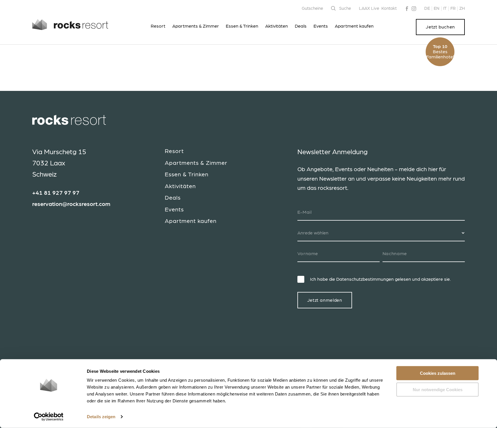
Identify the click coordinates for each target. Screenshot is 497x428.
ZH (462, 8)
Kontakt (389, 8)
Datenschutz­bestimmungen (365, 279)
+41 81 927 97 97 (55, 193)
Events (321, 26)
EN (436, 8)
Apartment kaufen (354, 26)
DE (427, 8)
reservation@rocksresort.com (71, 204)
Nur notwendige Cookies (437, 389)
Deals (301, 26)
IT (445, 8)
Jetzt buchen (440, 27)
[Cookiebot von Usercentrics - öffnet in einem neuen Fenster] (49, 416)
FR (453, 8)
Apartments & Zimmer (195, 26)
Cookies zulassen (437, 373)
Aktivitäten (276, 26)
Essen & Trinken (242, 26)
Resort (158, 26)
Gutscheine (312, 8)
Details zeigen (101, 416)
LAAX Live (369, 8)
